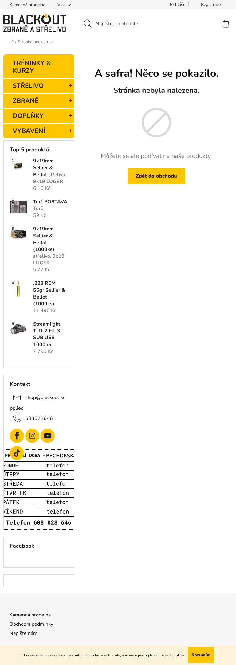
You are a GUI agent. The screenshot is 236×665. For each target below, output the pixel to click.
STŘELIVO (28, 85)
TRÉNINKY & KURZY (32, 67)
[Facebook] (17, 436)
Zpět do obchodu (156, 176)
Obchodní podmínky (31, 624)
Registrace (211, 4)
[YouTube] (48, 436)
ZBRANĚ (25, 100)
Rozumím (201, 655)
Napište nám (23, 633)
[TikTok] (17, 453)
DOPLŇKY (28, 115)
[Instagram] (32, 436)
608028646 (39, 418)
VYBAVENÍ (29, 131)
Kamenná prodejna (27, 5)
